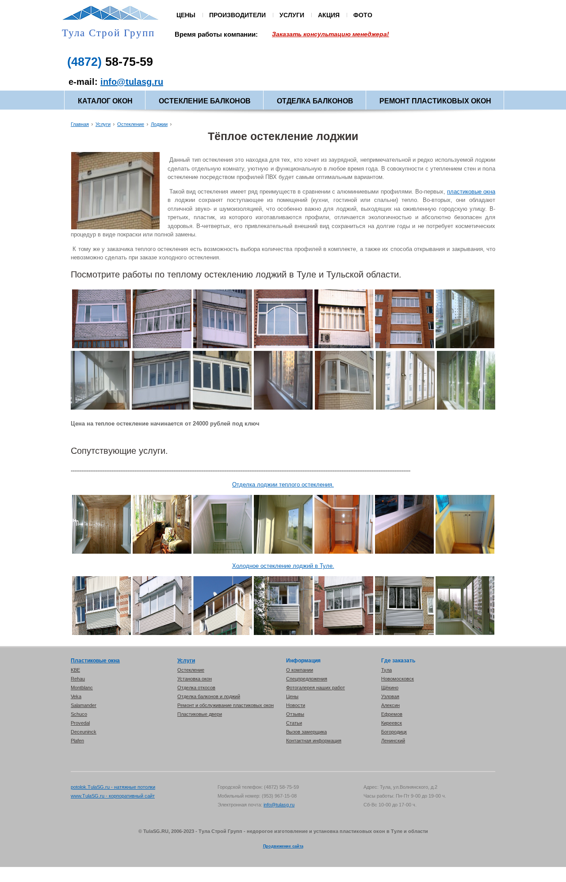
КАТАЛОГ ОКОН (105, 101)
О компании (299, 670)
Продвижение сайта (283, 846)
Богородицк (394, 731)
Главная (80, 124)
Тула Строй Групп (108, 32)
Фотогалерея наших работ (315, 687)
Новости (295, 705)
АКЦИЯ (329, 15)
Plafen (77, 740)
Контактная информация (313, 740)
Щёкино (389, 687)
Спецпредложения (306, 678)
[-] (101, 346)
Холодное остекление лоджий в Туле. (283, 566)
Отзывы (295, 714)
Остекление (130, 124)
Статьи (294, 723)
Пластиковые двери (199, 714)
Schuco (79, 714)
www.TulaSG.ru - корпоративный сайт (113, 795)
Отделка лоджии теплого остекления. (283, 484)
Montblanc (82, 687)
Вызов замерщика (306, 731)
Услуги (103, 124)
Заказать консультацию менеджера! (330, 34)
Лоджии (159, 124)
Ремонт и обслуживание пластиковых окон (225, 705)
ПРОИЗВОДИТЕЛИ (237, 15)
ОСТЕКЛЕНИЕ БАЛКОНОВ (205, 101)
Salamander (83, 705)
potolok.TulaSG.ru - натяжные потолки (113, 787)
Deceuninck (83, 731)
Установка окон (194, 678)
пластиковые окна (471, 191)
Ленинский (393, 740)
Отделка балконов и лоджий (208, 696)
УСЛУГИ (291, 15)
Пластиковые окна (95, 661)
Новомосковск (397, 678)
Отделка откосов (196, 687)
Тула (386, 670)
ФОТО (362, 15)
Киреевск (391, 723)
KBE (75, 670)
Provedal (80, 723)
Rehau (78, 678)
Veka (76, 696)
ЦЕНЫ (185, 15)
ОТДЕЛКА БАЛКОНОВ (315, 101)
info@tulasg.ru (131, 82)
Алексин (390, 705)
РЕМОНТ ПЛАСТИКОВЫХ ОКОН (435, 101)
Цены (292, 696)
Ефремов (391, 714)
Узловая (390, 696)
